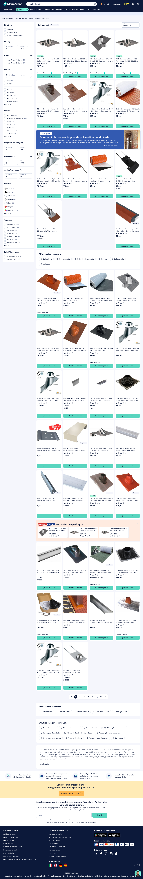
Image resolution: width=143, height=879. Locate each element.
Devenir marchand (10, 850)
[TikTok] (116, 853)
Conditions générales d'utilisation (90, 876)
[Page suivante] (105, 697)
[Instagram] (111, 853)
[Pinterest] (106, 853)
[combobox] (130, 25)
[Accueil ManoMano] (13, 4)
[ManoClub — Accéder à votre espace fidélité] (127, 4)
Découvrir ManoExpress (57, 856)
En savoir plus (92, 822)
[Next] (137, 523)
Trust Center (71, 876)
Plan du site (28, 876)
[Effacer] (95, 4)
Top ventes (53, 853)
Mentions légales (40, 876)
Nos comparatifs (54, 840)
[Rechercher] (28, 4)
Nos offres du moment (57, 847)
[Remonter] (137, 865)
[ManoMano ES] (65, 865)
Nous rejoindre (8, 853)
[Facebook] (101, 853)
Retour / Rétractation (10, 837)
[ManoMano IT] (50, 865)
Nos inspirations (54, 850)
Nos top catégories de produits (60, 837)
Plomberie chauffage (14, 18)
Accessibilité (134, 876)
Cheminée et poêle (27, 18)
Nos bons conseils (55, 834)
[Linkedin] (96, 853)
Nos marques (53, 844)
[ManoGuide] (138, 873)
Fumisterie (38, 18)
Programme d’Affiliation (11, 856)
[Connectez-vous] (133, 4)
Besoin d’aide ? (8, 840)
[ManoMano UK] (55, 865)
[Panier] (138, 4)
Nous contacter (8, 844)
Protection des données (56, 876)
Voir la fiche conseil (111, 146)
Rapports (124, 876)
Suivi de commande (10, 834)
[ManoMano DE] (60, 865)
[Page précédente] (71, 697)
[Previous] (135, 523)
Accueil (5, 18)
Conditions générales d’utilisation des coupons (20, 859)
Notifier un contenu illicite (12, 847)
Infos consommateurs (112, 876)
